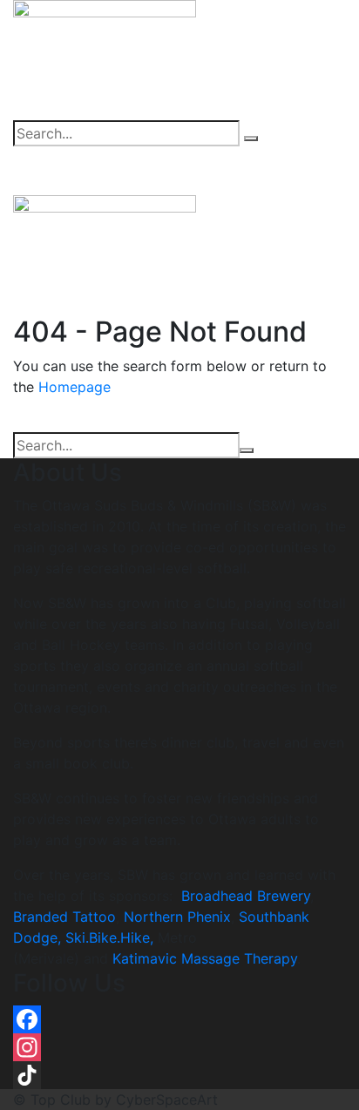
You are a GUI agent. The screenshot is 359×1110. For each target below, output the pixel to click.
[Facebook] (179, 1019)
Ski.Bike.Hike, (111, 937)
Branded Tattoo (64, 916)
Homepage (74, 387)
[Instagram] (179, 1047)
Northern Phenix (177, 916)
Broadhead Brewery (245, 895)
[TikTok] (179, 1075)
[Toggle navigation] (307, 170)
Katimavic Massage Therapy (204, 958)
